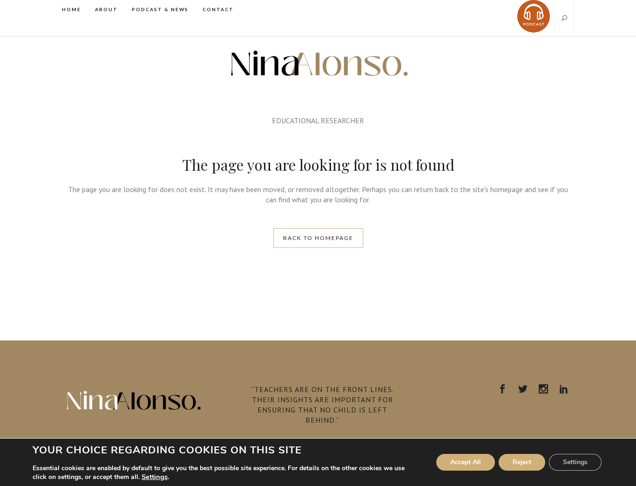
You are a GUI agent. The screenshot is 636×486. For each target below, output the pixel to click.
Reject (522, 462)
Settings (155, 477)
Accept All (465, 462)
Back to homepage (318, 237)
